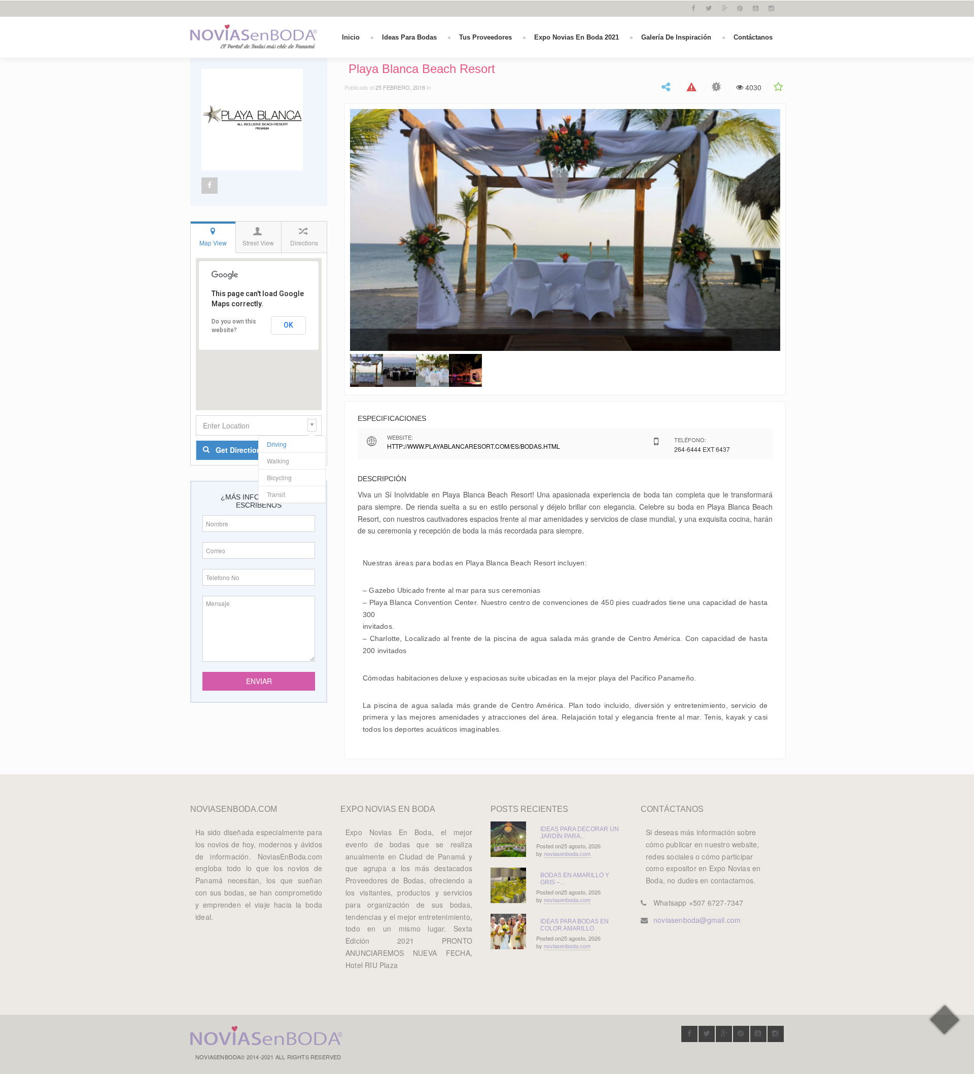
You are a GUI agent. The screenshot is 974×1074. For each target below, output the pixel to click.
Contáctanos (753, 37)
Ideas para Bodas (409, 37)
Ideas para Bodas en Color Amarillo (574, 925)
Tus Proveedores (485, 37)
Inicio (351, 37)
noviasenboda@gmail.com (697, 920)
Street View (258, 242)
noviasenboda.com (567, 853)
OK (288, 325)
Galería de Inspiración (676, 37)
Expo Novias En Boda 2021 (576, 37)
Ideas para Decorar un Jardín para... (579, 833)
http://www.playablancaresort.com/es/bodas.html (473, 446)
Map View (213, 242)
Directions (304, 242)
